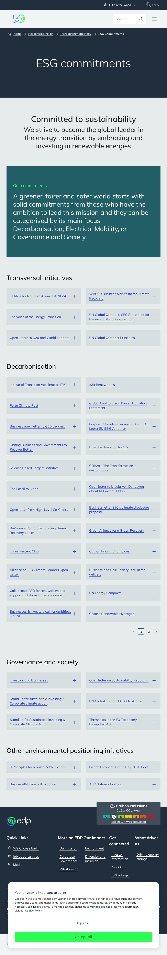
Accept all (83, 937)
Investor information (119, 856)
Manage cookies (100, 906)
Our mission (68, 848)
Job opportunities (26, 856)
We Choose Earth (26, 848)
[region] (83, 915)
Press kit (117, 867)
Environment (94, 848)
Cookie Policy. (33, 910)
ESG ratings (120, 875)
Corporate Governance (68, 858)
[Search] (141, 19)
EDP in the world (120, 5)
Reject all (83, 923)
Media (18, 865)
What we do (68, 869)
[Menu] (154, 18)
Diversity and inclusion (95, 858)
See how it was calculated (128, 822)
